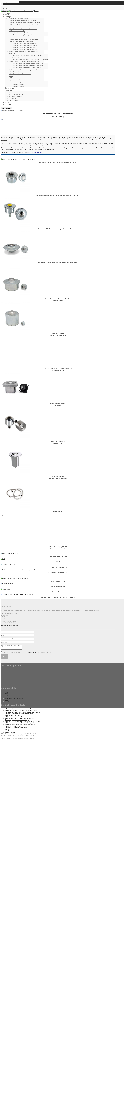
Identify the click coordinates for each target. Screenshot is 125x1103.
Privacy (7, 824)
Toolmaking (12, 98)
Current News (10, 88)
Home (7, 14)
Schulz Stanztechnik (11, 832)
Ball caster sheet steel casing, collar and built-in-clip (24, 22)
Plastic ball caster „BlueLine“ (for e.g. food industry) (24, 70)
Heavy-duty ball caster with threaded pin (24, 49)
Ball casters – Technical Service (18, 18)
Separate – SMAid (18, 86)
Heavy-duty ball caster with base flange (24, 45)
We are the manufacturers (17, 94)
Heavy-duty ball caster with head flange (21, 41)
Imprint (7, 823)
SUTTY (11, 78)
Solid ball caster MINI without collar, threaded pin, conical (30, 59)
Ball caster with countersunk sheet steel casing (23, 29)
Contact (8, 104)
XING (6, 829)
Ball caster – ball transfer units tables (20, 74)
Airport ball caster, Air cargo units (22, 35)
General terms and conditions (14, 827)
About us (8, 90)
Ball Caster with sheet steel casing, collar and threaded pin (23, 841)
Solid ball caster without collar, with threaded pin (23, 39)
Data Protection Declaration (34, 652)
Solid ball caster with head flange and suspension (24, 61)
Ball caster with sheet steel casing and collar (22, 20)
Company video (13, 100)
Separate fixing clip (14, 80)
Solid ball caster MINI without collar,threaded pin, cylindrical (23, 851)
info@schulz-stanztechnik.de (9, 625)
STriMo (11, 76)
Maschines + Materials (15, 96)
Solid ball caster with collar (17, 31)
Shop (7, 102)
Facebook (8, 826)
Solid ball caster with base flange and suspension (27, 65)
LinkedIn (7, 831)
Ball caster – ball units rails (17, 72)
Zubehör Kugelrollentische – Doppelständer (25, 82)
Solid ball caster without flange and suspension (26, 67)
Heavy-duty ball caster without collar (23, 47)
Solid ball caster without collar (18, 37)
